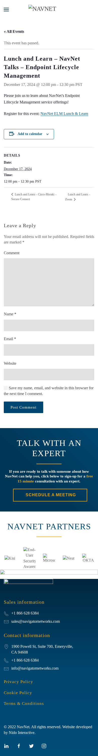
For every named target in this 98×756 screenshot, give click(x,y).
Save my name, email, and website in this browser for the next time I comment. (48, 391)
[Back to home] (49, 9)
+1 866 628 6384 (25, 660)
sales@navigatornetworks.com (35, 621)
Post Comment (23, 407)
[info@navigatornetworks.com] (6, 668)
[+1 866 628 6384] (6, 660)
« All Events (14, 31)
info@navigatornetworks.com (35, 668)
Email (10, 339)
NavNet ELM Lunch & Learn (64, 113)
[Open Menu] (6, 9)
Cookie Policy (18, 692)
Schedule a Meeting (50, 495)
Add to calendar (30, 134)
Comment (11, 253)
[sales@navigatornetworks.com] (6, 621)
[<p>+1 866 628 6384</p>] (6, 613)
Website (10, 363)
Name (10, 314)
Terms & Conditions (24, 703)
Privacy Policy (18, 681)
